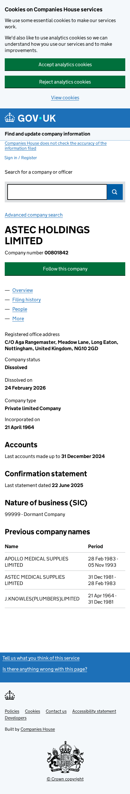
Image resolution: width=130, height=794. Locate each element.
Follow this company (65, 269)
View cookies (65, 98)
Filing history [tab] (26, 300)
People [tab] (19, 309)
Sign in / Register (20, 157)
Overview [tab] (22, 290)
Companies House (38, 729)
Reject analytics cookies (65, 82)
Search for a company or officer (39, 172)
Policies (12, 711)
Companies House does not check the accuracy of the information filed (56, 145)
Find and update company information (47, 134)
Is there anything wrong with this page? (45, 669)
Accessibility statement (94, 711)
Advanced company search (34, 215)
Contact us (56, 711)
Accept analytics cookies (65, 64)
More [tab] (18, 319)
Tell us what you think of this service (41, 658)
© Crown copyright (65, 779)
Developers (16, 718)
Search (115, 192)
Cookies (32, 711)
